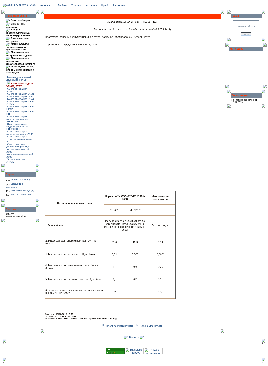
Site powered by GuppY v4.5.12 (116, 346)
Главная (44, 5)
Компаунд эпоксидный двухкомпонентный (18, 78)
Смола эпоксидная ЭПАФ (20, 99)
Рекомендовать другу (22, 190)
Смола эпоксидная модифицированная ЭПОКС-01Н (17, 126)
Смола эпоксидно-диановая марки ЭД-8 (18, 145)
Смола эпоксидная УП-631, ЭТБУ (19, 85)
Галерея (119, 5)
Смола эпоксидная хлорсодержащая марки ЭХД (19, 139)
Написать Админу (20, 179)
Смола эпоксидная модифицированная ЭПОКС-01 (17, 119)
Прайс (105, 5)
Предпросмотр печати (119, 326)
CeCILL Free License (159, 346)
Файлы (62, 5)
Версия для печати (151, 326)
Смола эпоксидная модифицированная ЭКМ (19, 132)
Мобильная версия (20, 194)
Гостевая (91, 5)
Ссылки (76, 5)
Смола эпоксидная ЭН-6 (19, 96)
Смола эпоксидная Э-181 (20, 94)
